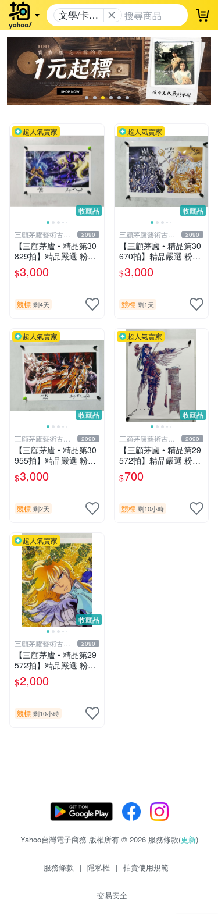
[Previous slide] (17, 171)
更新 (188, 839)
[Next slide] (96, 171)
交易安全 (112, 895)
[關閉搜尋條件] (111, 15)
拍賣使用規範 (146, 867)
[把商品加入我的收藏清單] (92, 304)
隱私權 (98, 867)
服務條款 (59, 867)
